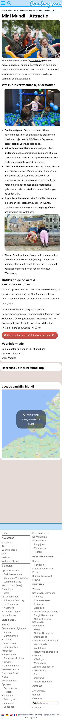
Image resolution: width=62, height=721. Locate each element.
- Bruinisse (38, 604)
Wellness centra (10, 669)
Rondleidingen (9, 680)
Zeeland (36, 589)
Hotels (5, 592)
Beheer (36, 694)
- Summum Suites (11, 581)
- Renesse (37, 596)
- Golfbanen (8, 706)
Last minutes (9, 615)
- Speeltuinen (9, 654)
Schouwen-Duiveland (44, 592)
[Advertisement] (31, 376)
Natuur (5, 676)
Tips (4, 546)
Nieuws (36, 579)
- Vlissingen (38, 659)
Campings (7, 589)
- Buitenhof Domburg (13, 600)
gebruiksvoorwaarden (26, 714)
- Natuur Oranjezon (42, 633)
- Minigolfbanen (10, 665)
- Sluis (35, 674)
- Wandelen (8, 695)
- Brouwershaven (41, 600)
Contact (36, 707)
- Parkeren (38, 564)
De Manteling (39, 536)
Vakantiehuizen (10, 596)
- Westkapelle (39, 644)
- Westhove (8, 607)
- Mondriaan (39, 548)
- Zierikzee (38, 607)
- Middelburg (39, 663)
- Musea (6, 632)
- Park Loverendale (12, 574)
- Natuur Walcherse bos (45, 651)
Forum (35, 572)
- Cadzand (38, 677)
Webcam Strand (10, 561)
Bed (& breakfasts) (12, 585)
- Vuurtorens (9, 643)
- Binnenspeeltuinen (13, 658)
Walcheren (32, 171)
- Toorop (37, 551)
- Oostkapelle (39, 636)
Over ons (37, 698)
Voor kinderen (9, 549)
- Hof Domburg (10, 604)
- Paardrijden (9, 699)
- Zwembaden (9, 688)
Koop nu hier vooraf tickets (31, 335)
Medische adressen (43, 568)
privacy (38, 714)
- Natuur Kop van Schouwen (41, 620)
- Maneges (8, 703)
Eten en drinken (40, 533)
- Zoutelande (39, 648)
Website (12, 357)
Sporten (6, 684)
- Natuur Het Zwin (42, 681)
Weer (4, 553)
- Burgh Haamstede (43, 615)
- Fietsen (7, 691)
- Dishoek (37, 655)
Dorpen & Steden (11, 673)
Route (35, 561)
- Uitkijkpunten (10, 647)
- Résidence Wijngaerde (15, 578)
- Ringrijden (38, 544)
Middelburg (36, 60)
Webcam (6, 557)
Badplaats (7, 542)
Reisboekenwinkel (42, 576)
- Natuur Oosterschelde (45, 611)
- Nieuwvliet (38, 670)
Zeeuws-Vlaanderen (43, 666)
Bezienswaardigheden (14, 628)
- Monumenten (10, 635)
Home (5, 533)
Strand (5, 624)
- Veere (36, 629)
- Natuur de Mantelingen (45, 640)
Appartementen (10, 570)
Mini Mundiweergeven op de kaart (31, 419)
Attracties (7, 650)
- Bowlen (6, 661)
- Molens (6, 639)
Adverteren (38, 690)
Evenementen (39, 540)
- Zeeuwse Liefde (11, 611)
